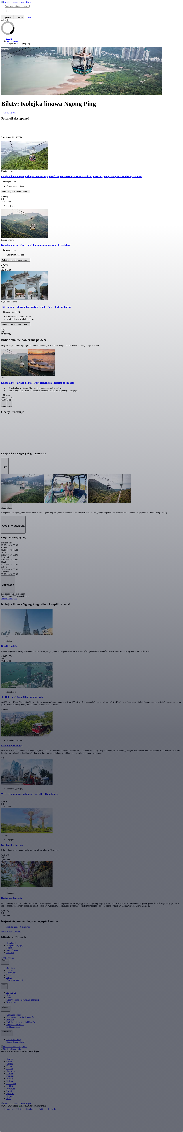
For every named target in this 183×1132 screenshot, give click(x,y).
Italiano (9, 1081)
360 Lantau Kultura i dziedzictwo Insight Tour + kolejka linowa (36, 307)
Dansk (9, 1066)
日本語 (9, 1086)
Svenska (10, 1096)
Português (10, 1089)
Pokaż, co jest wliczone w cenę (14, 192)
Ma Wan (10, 952)
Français (10, 1076)
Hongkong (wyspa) (14, 945)
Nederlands (11, 1083)
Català (9, 1061)
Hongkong (11, 943)
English (9, 1059)
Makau (9, 948)
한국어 (9, 1078)
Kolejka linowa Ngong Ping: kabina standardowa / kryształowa (36, 245)
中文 (8, 1098)
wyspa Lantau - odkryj (11, 932)
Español (9, 1073)
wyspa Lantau (12, 950)
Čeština (9, 1064)
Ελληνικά (10, 1071)
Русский (10, 1093)
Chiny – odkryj (7, 957)
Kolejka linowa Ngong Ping (18, 927)
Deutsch (9, 1068)
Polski (9, 1091)
